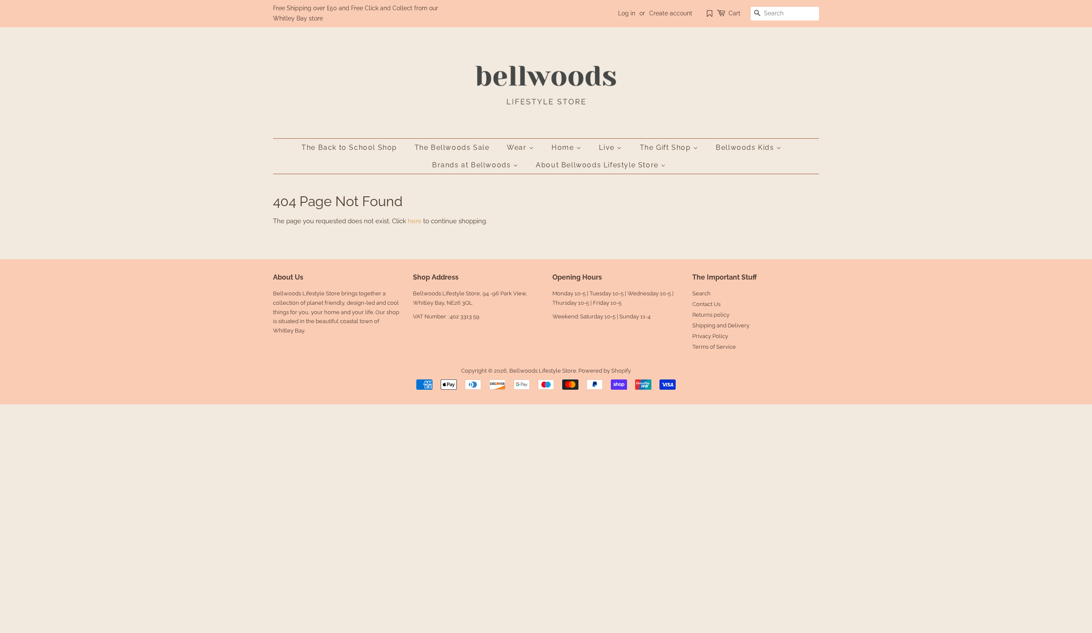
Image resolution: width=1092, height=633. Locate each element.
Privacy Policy (710, 336)
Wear (518, 147)
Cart (735, 13)
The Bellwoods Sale (452, 147)
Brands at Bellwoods (472, 165)
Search (701, 293)
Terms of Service (714, 347)
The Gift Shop (666, 147)
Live (608, 147)
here (414, 221)
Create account (670, 13)
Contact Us (706, 304)
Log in (626, 13)
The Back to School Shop (349, 147)
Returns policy (710, 315)
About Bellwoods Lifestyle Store (598, 165)
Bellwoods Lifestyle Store (542, 371)
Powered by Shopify (604, 371)
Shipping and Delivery (720, 325)
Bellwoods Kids (746, 147)
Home (564, 147)
